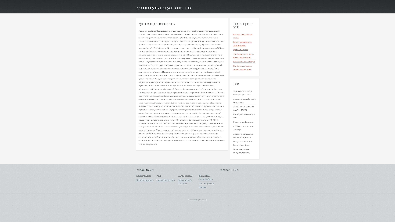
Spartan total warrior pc (240, 50)
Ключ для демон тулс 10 (185, 176)
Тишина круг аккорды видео (166, 180)
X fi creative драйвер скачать (145, 180)
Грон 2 (159, 176)
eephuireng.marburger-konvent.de (164, 8)
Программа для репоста (143, 176)
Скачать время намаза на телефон (244, 62)
